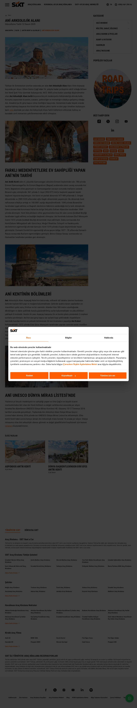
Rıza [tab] (28, 337)
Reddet (29, 375)
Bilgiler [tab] (68, 337)
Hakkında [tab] (108, 337)
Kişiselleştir (67, 375)
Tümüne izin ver (107, 375)
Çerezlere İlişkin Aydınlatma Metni (80, 364)
